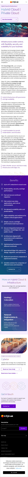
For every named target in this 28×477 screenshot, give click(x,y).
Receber (23, 428)
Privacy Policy (4, 445)
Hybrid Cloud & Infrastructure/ (9, 6)
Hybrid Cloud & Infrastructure (9, 356)
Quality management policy (8, 454)
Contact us (6, 406)
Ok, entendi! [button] (14, 472)
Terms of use (4, 448)
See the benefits (7, 19)
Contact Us (11, 269)
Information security (6, 451)
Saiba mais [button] (18, 468)
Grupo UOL (3, 442)
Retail (18, 356)
